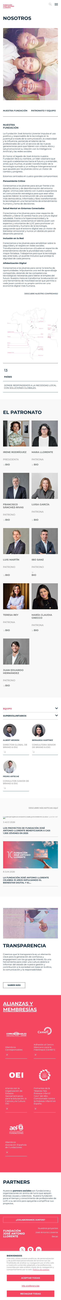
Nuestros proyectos (48, 1228)
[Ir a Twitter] (22, 1250)
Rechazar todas (30, 1293)
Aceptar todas (30, 1278)
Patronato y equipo (43, 110)
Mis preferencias (30, 1286)
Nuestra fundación (15, 110)
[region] (30, 1275)
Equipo (7, 708)
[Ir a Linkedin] (39, 1250)
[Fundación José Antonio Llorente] (8, 6)
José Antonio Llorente (46, 1232)
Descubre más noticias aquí (43, 808)
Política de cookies (41, 1270)
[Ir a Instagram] (30, 1250)
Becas (55, 1236)
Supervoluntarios (14, 716)
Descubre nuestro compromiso (41, 294)
